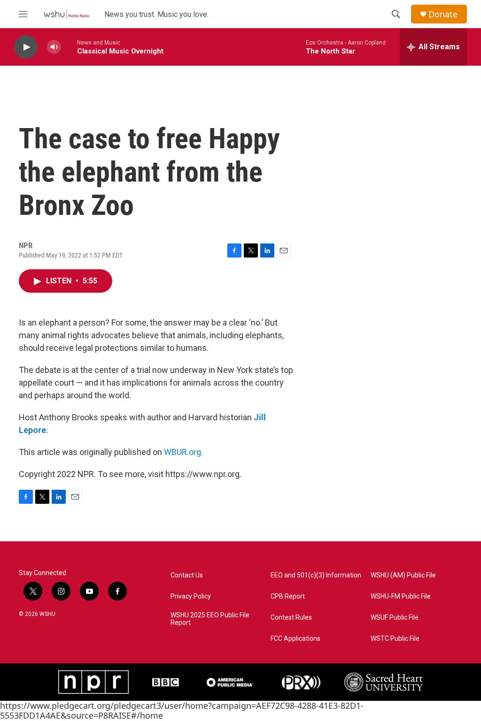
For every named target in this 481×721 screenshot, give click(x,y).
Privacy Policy (191, 596)
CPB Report (288, 596)
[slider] (69, 47)
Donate (443, 14)
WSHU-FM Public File (401, 596)
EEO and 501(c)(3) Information (316, 575)
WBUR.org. (183, 452)
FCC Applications (295, 638)
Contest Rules (291, 617)
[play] (25, 47)
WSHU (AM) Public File (403, 575)
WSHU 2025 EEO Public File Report (210, 619)
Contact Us (187, 575)
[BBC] (165, 682)
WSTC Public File (395, 638)
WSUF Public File (395, 617)
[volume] (54, 47)
